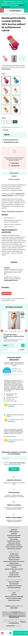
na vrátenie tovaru (10, 139)
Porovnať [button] (22, 349)
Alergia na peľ (14, 553)
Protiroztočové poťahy (14, 535)
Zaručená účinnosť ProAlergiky (14, 596)
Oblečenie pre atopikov (14, 548)
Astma (14, 571)
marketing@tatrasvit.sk (11, 280)
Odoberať (14, 469)
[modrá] (16, 80)
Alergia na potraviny (14, 576)
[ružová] (6, 90)
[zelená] (15, 100)
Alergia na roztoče (14, 559)
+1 (22, 331)
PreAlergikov (5, 14)
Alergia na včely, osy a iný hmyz (14, 569)
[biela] (15, 90)
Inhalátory (14, 529)
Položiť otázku (6, 293)
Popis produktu (14, 173)
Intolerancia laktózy (14, 557)
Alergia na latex (14, 572)
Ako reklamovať (14, 583)
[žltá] (6, 109)
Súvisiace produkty (14, 179)
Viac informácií (6, 69)
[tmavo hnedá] (15, 109)
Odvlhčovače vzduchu (13, 541)
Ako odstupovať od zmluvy (14, 585)
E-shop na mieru (11, 625)
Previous (2, 331)
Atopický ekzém (14, 563)
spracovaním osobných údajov (17, 462)
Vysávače (14, 533)
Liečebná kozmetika (14, 537)
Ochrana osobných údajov (14, 598)
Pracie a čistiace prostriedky (14, 546)
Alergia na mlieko (14, 555)
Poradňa (13, 176)
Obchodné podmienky (14, 587)
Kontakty (14, 594)
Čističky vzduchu (14, 531)
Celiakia (14, 567)
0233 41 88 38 (15, 163)
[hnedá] (6, 100)
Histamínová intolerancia (14, 565)
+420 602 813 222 (15, 165)
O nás (14, 592)
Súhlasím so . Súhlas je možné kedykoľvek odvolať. (14, 463)
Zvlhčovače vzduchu (14, 543)
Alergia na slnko (14, 574)
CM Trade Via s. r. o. (17, 612)
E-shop (12, 14)
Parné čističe (14, 539)
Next (26, 331)
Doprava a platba (14, 581)
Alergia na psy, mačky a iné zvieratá (14, 561)
